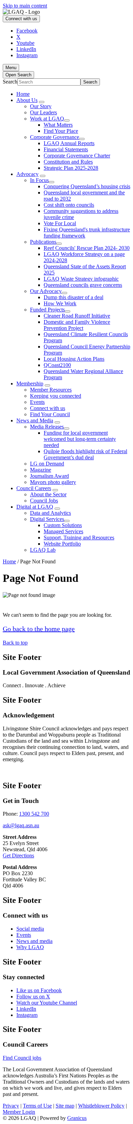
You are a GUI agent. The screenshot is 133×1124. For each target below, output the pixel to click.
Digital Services (47, 519)
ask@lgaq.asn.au (21, 825)
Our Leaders (43, 112)
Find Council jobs (22, 1058)
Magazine (40, 470)
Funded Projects (47, 309)
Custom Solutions (63, 525)
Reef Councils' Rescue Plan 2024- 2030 (87, 248)
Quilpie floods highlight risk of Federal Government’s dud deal (85, 454)
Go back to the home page (39, 629)
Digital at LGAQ (34, 507)
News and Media (34, 420)
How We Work (60, 303)
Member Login (19, 1112)
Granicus (77, 1118)
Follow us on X (33, 996)
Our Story (40, 106)
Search (10, 82)
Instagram (27, 1015)
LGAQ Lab (43, 550)
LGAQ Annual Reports (69, 143)
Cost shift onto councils (69, 205)
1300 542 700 (34, 814)
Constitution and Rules (68, 162)
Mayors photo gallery (53, 482)
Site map (65, 1106)
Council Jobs (44, 500)
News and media (34, 941)
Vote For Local (60, 223)
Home (9, 561)
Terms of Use (37, 1106)
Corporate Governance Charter (77, 155)
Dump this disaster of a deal (73, 297)
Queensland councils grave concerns (83, 285)
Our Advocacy (46, 291)
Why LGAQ (30, 947)
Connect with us (47, 408)
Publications (43, 242)
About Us (27, 100)
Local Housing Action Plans (74, 359)
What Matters (58, 125)
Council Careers (33, 488)
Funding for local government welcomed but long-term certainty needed (80, 439)
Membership (29, 383)
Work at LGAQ (47, 119)
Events (37, 402)
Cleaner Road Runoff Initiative (77, 316)
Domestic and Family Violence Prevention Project (77, 325)
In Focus (39, 180)
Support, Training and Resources (79, 537)
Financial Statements (66, 149)
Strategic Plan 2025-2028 (71, 168)
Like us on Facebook (39, 990)
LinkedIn (26, 1009)
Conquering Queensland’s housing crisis (87, 186)
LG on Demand (47, 464)
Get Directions (18, 855)
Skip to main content (25, 6)
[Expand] (41, 102)
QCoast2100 (57, 365)
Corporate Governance (54, 137)
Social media (30, 929)
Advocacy (27, 174)
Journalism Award (49, 476)
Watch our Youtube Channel (46, 1003)
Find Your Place (61, 131)
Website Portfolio (62, 544)
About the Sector (48, 494)
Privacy (11, 1106)
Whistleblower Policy (101, 1106)
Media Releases (47, 427)
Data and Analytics (50, 513)
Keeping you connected (55, 396)
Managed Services (63, 531)
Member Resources (51, 390)
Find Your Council (50, 414)
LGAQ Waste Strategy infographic (81, 279)
